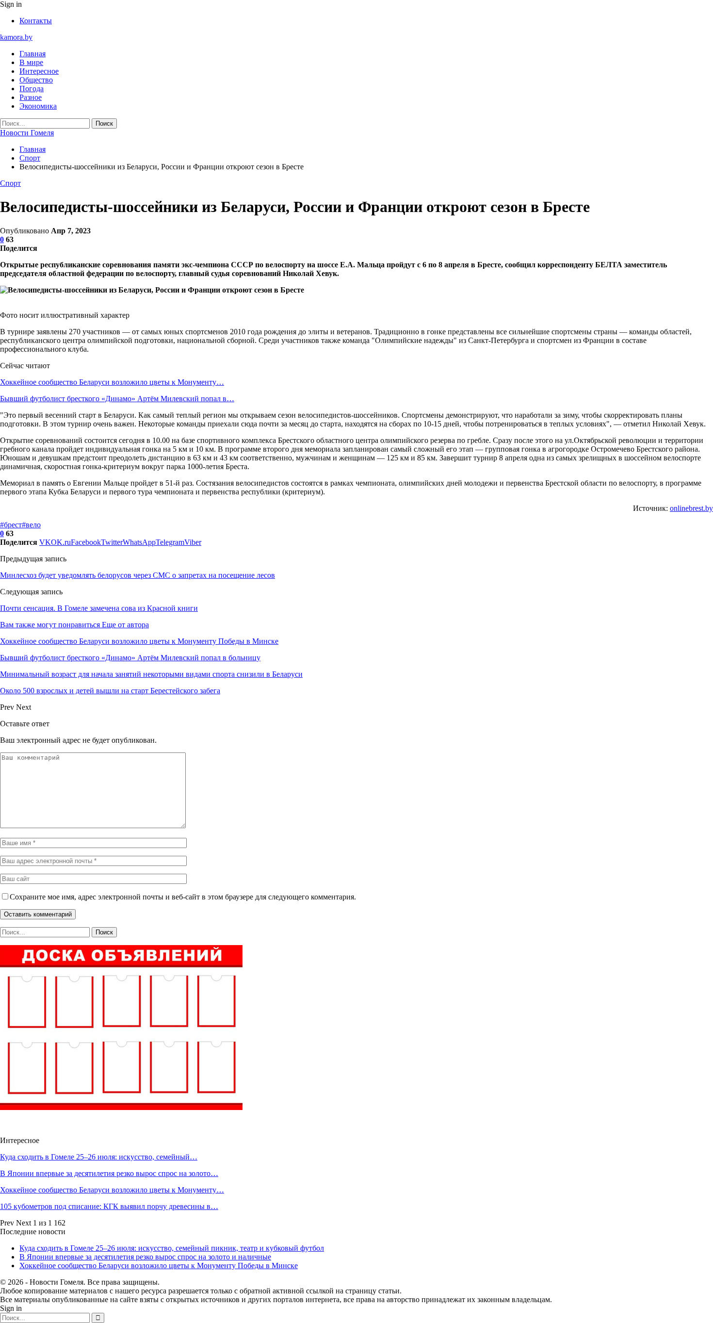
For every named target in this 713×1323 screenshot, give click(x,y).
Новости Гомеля (27, 133)
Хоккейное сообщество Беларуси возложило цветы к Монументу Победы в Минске (158, 1265)
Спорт (10, 183)
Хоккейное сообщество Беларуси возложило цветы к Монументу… (112, 382)
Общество (36, 80)
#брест (11, 525)
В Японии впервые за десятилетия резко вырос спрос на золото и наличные (145, 1257)
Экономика (38, 106)
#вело (31, 525)
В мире (31, 62)
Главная (32, 53)
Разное (30, 97)
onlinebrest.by (691, 508)
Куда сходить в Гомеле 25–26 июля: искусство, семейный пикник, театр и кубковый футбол (171, 1248)
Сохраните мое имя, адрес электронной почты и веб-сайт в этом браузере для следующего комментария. (183, 897)
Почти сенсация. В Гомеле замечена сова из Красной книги (99, 608)
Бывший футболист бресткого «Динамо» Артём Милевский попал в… (117, 398)
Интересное (39, 71)
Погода (31, 88)
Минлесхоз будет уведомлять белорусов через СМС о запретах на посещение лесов (137, 575)
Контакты (35, 20)
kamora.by (16, 37)
